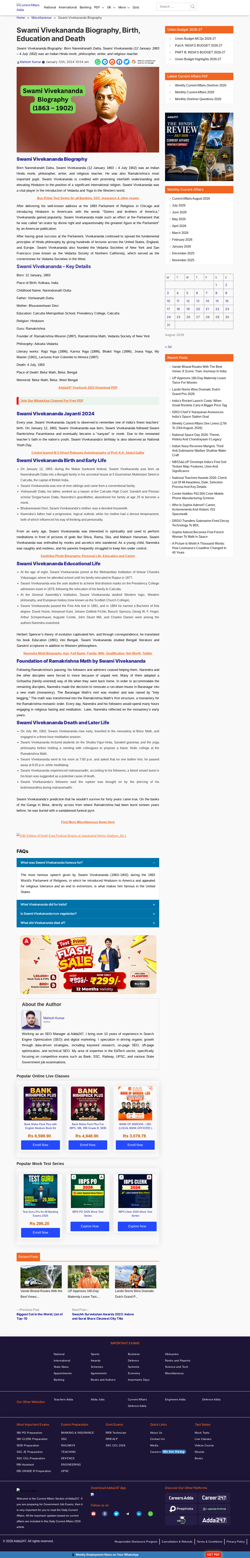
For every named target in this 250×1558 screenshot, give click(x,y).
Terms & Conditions (209, 1541)
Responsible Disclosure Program (136, 1541)
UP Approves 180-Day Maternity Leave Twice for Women (199, 380)
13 (197, 301)
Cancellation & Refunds (177, 1541)
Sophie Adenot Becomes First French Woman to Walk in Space (198, 534)
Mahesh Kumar (30, 62)
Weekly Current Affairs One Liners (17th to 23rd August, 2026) (199, 426)
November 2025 (183, 260)
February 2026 (182, 239)
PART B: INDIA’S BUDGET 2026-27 (200, 52)
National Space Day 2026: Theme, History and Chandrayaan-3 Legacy (196, 437)
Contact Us (157, 1438)
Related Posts (28, 1256)
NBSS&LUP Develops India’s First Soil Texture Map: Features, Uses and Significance (199, 466)
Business (134, 1354)
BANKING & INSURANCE (77, 1432)
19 (188, 309)
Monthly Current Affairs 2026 (194, 92)
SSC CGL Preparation (31, 1458)
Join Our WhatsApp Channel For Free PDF (52, 400)
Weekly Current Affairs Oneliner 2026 (200, 85)
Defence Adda (137, 1405)
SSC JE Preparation (30, 1451)
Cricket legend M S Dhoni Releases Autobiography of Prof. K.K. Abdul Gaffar (87, 452)
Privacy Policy (236, 1541)
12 (188, 301)
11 (178, 301)
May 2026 (179, 219)
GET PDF (213, 1554)
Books (199, 1458)
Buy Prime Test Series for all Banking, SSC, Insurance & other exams (88, 198)
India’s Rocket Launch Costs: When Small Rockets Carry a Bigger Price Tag (199, 403)
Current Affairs (137, 1399)
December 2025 (183, 253)
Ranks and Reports (177, 1360)
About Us (156, 1432)
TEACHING (68, 1451)
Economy (134, 1373)
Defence (133, 1360)
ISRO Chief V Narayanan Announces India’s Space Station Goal (197, 414)
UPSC (65, 1471)
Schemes (97, 1366)
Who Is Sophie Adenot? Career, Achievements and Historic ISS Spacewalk (194, 509)
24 (169, 317)
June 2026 (179, 212)
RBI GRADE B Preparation (34, 1471)
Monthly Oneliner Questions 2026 (198, 99)
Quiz (136, 7)
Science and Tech (176, 1366)
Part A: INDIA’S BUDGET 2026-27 (198, 45)
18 (178, 309)
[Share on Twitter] (126, 62)
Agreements (99, 1373)
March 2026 (180, 232)
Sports (95, 1354)
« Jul (168, 346)
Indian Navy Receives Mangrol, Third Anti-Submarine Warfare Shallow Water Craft (199, 450)
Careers (167, 1451)
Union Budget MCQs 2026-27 (195, 38)
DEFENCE (68, 1458)
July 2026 (179, 205)
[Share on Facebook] (119, 62)
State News (61, 1366)
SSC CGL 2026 (115, 1445)
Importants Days (138, 1379)
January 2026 (181, 246)
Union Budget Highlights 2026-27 (198, 59)
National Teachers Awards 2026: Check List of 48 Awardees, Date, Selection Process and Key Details (199, 482)
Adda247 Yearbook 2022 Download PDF (88, 387)
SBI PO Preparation (29, 1432)
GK (109, 7)
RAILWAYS (68, 1445)
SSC (64, 1438)
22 (217, 309)
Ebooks (199, 1451)
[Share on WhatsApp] (98, 62)
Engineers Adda (175, 1399)
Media (154, 1445)
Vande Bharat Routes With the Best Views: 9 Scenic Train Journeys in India (199, 369)
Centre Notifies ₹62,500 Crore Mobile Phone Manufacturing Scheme (198, 496)
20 (198, 309)
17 (168, 309)
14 (207, 301)
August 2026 (191, 198)
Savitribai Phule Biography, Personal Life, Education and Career (88, 556)
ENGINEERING (71, 1464)
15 (217, 301)
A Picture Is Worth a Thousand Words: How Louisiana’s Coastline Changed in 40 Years (199, 548)
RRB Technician (116, 1432)
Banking (85, 7)
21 (207, 309)
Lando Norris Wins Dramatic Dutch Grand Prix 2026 (196, 392)
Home (21, 17)
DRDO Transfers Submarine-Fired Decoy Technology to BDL (200, 523)
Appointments (63, 1373)
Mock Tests (202, 1432)
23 (227, 309)
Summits (133, 1366)
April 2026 (179, 226)
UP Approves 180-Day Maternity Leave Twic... (83, 1293)
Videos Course (204, 1445)
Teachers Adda (63, 1399)
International (68, 7)
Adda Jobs (98, 1399)
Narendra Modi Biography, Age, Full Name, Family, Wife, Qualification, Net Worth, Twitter (87, 653)
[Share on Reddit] (112, 62)
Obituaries (172, 1354)
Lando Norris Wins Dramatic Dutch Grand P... (134, 1293)
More (122, 7)
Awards (96, 1360)
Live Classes (203, 1438)
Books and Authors (103, 1379)
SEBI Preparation (28, 1445)
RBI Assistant (25, 1464)
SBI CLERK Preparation (32, 1438)
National (50, 7)
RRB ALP (112, 1438)
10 (168, 301)
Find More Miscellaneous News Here (88, 822)
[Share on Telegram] (105, 62)
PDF (97, 7)
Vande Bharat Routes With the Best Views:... (41, 1293)
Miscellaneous (41, 17)
